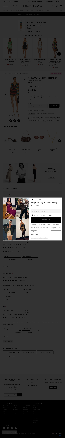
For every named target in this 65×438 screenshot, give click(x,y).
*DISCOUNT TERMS (35, 234)
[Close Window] (61, 199)
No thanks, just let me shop (39, 238)
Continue (46, 220)
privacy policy (34, 230)
